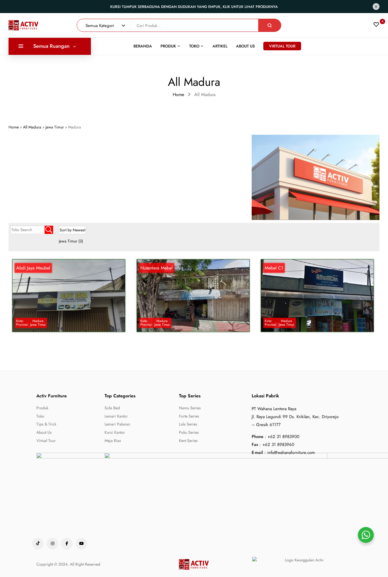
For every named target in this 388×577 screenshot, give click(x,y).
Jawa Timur (71, 241)
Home (178, 94)
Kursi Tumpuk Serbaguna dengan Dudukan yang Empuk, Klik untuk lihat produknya (194, 6)
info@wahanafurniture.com (291, 452)
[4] (376, 26)
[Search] (269, 25)
